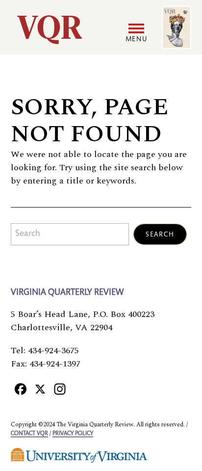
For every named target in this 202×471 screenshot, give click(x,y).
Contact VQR (29, 434)
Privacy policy (72, 434)
